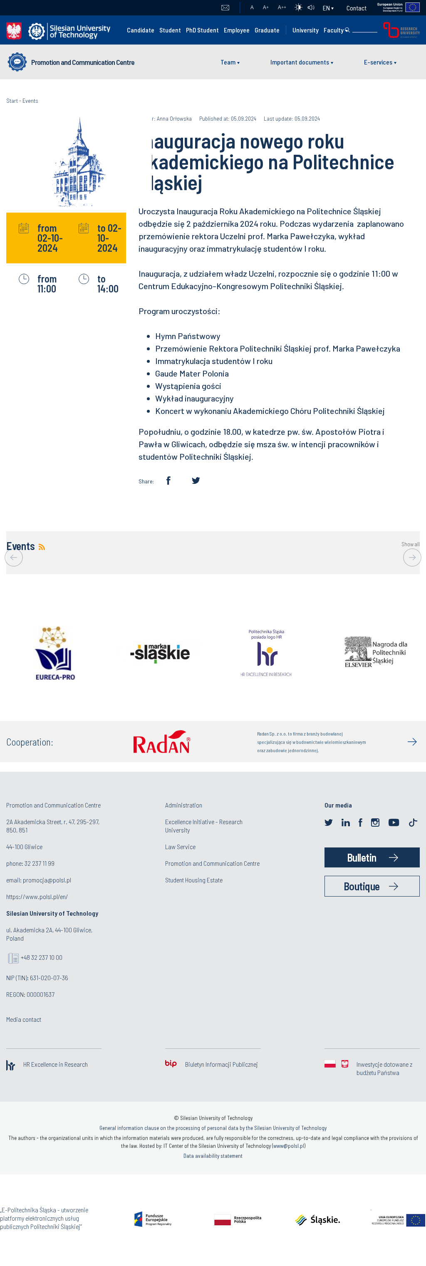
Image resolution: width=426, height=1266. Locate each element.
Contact (357, 8)
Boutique (362, 886)
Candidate (140, 30)
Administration (183, 805)
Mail (225, 7)
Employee (237, 30)
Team (227, 62)
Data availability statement (213, 1155)
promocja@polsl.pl (47, 880)
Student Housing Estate (194, 880)
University (305, 30)
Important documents (299, 62)
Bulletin (361, 857)
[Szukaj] (347, 29)
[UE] (393, 7)
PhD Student (202, 30)
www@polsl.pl (288, 1145)
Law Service (180, 846)
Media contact (23, 1019)
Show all (410, 544)
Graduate (267, 30)
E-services (378, 62)
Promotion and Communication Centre (82, 62)
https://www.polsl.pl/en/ (37, 896)
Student (170, 30)
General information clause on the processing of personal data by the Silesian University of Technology (213, 1128)
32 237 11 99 (39, 863)
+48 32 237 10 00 (41, 957)
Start (12, 100)
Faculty (334, 30)
